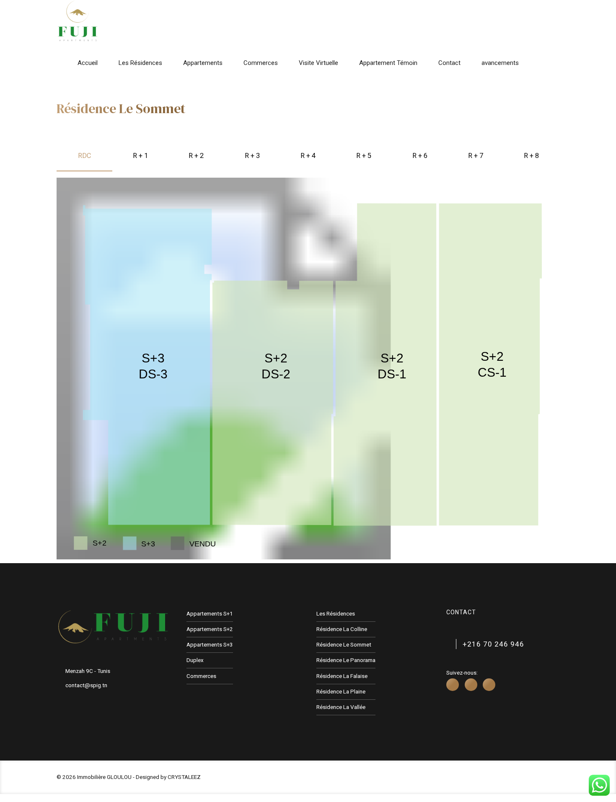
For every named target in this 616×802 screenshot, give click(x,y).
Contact (449, 63)
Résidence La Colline (341, 629)
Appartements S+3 (209, 644)
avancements (500, 63)
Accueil (88, 63)
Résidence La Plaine (340, 691)
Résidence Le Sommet (343, 644)
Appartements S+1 (209, 613)
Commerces (260, 63)
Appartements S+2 (209, 629)
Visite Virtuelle (318, 63)
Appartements (203, 63)
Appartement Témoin (388, 63)
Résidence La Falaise (342, 676)
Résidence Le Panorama (345, 660)
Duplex (195, 660)
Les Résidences (140, 63)
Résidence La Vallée (340, 707)
